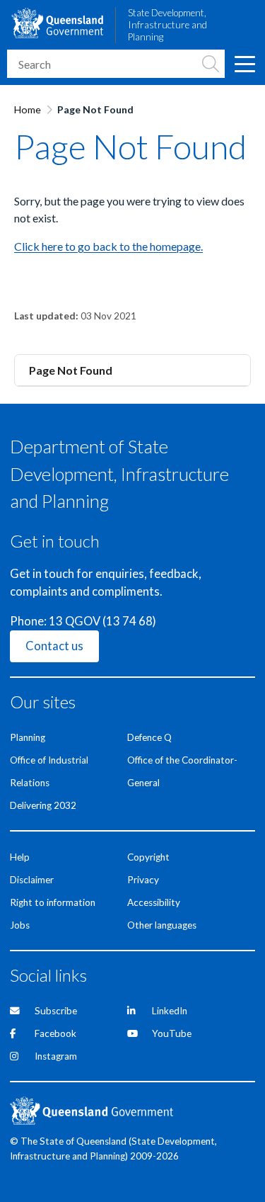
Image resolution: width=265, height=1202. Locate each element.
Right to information (52, 902)
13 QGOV (74, 621)
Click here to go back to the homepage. (108, 246)
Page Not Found (70, 370)
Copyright (148, 857)
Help (20, 857)
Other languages (161, 925)
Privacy (143, 879)
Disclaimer (32, 879)
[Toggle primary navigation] (244, 64)
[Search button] (210, 64)
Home (27, 109)
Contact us (54, 646)
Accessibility (153, 902)
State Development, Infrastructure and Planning (167, 24)
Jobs (20, 925)
